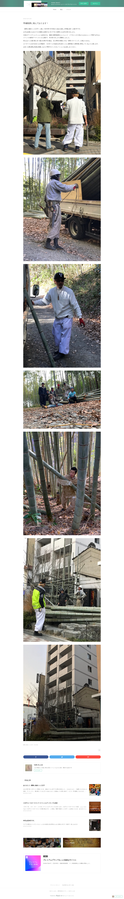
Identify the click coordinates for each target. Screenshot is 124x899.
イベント (68, 9)
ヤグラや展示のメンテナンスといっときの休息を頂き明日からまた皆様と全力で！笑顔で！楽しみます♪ (50, 824)
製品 (61, 9)
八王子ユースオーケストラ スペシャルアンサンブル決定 (40, 803)
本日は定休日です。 (29, 820)
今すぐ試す (84, 3)
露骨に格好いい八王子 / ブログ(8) (30, 744)
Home (54, 9)
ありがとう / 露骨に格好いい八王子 (34, 785)
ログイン (95, 3)
